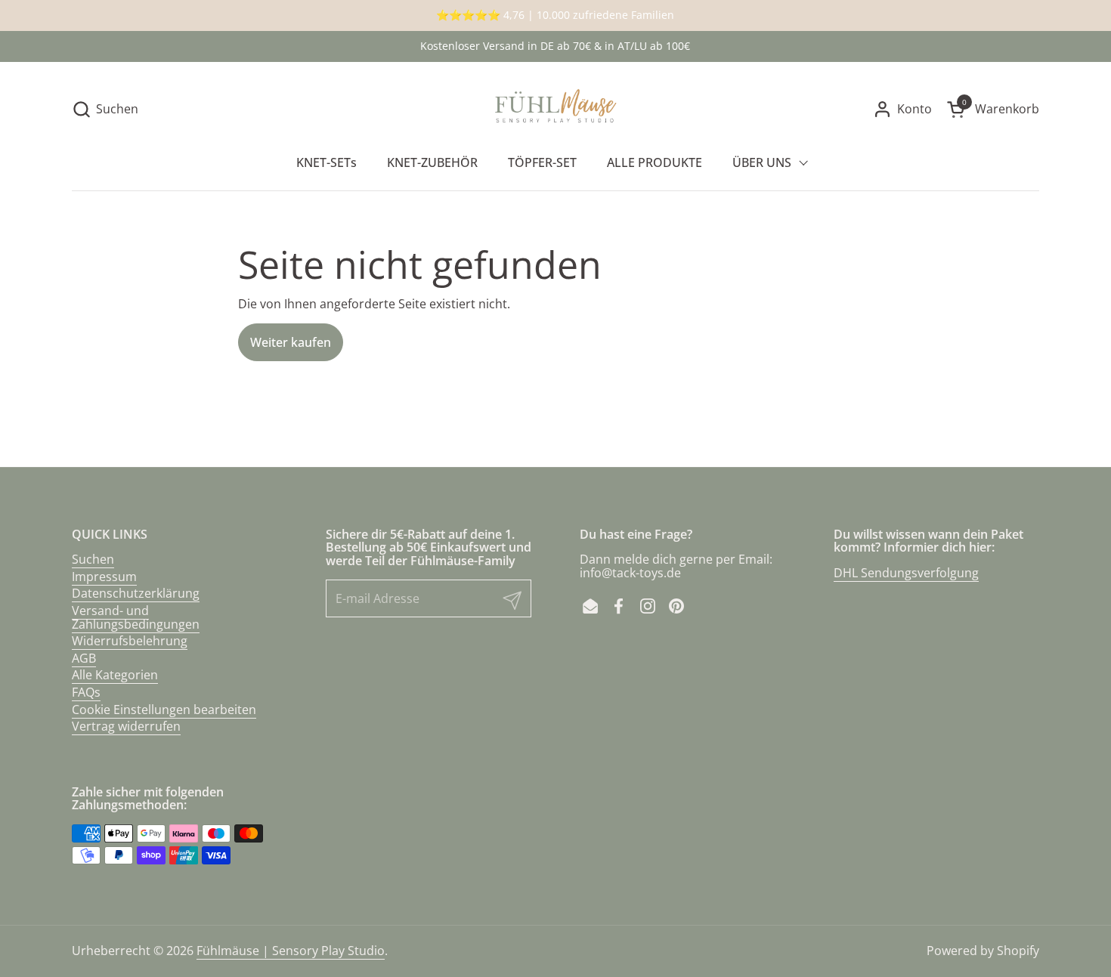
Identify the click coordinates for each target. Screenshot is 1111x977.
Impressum (104, 576)
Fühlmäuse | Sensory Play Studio (291, 950)
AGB (84, 658)
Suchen (93, 559)
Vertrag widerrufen (126, 726)
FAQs (86, 692)
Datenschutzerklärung (136, 593)
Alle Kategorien (115, 674)
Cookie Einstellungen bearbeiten (164, 709)
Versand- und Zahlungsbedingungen (136, 617)
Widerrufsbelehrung (129, 640)
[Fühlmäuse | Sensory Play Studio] (555, 109)
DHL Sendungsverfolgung (906, 572)
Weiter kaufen (290, 342)
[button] (105, 109)
